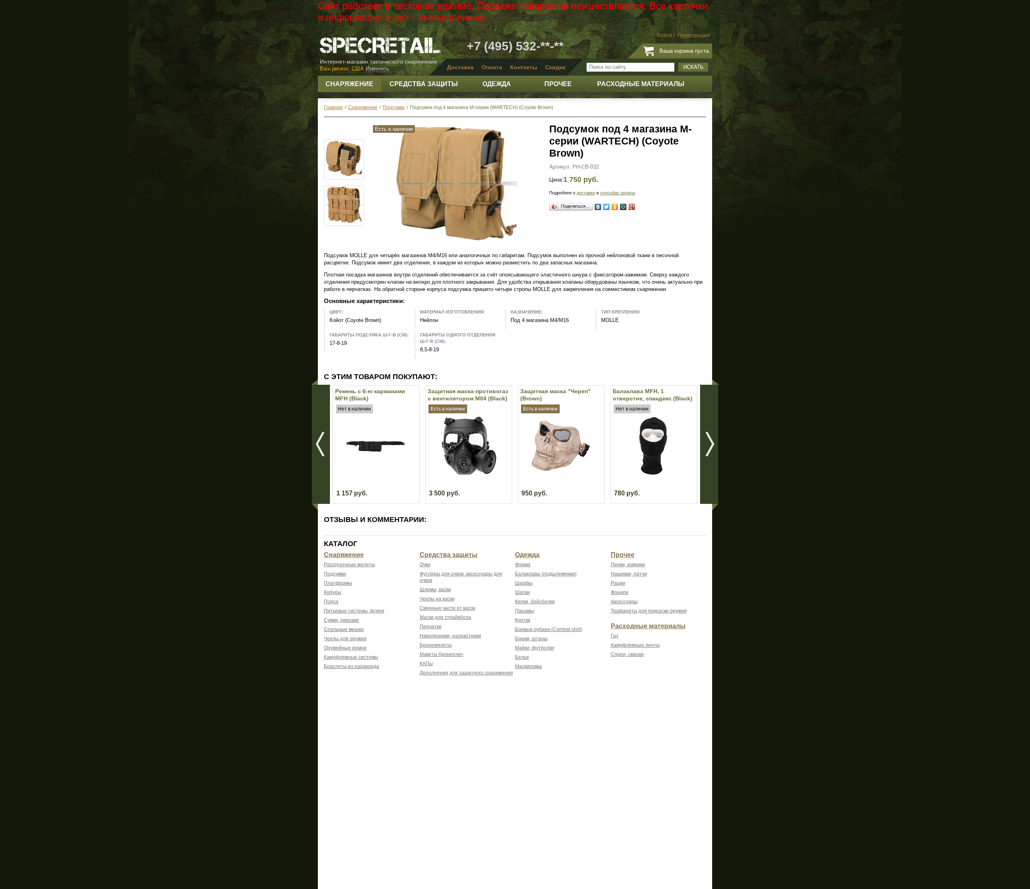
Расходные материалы (648, 626)
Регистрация (693, 35)
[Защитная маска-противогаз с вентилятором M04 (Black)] (468, 473)
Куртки (522, 620)
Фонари (619, 592)
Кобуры (332, 592)
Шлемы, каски (435, 589)
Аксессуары (624, 601)
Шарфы (524, 583)
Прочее (622, 554)
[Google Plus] (632, 207)
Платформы (338, 583)
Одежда (527, 554)
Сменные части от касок (447, 608)
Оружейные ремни (345, 648)
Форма (522, 564)
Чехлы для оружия (345, 638)
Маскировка (528, 666)
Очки (425, 564)
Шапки (522, 592)
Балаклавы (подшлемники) (546, 574)
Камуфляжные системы (351, 657)
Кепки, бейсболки (535, 601)
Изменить (377, 69)
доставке (586, 192)
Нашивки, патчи (629, 574)
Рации (618, 583)
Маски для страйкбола (445, 617)
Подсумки (335, 574)
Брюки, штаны (531, 638)
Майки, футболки (534, 648)
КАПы (426, 663)
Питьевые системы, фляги (354, 611)
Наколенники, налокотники (450, 636)
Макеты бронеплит (442, 654)
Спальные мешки (344, 629)
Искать (693, 67)
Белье (522, 657)
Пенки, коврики (628, 564)
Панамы (524, 611)
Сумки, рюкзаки (341, 620)
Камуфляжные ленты (635, 645)
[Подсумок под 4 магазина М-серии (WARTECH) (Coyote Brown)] (456, 242)
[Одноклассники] (615, 207)
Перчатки (430, 626)
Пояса (331, 601)
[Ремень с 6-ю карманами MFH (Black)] (375, 473)
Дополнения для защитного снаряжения (466, 673)
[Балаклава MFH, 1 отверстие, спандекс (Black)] (653, 473)
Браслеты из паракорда (351, 666)
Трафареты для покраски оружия (649, 611)
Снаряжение (344, 554)
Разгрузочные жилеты (349, 564)
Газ (614, 636)
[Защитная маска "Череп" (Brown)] (560, 473)
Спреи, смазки (627, 654)
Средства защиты (449, 554)
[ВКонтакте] (598, 207)
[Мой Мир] (623, 207)
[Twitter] (606, 207)
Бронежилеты (436, 645)
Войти (664, 35)
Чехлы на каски (437, 599)
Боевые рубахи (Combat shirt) (548, 629)
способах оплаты (617, 192)
